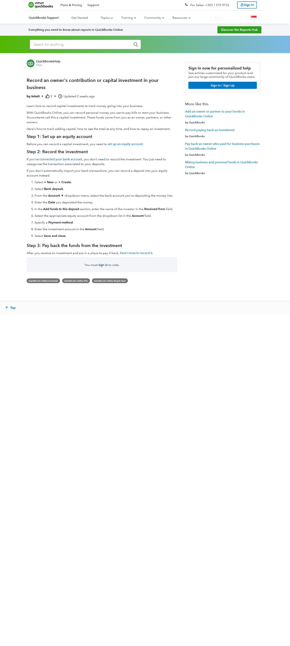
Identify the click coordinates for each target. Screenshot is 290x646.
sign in (103, 265)
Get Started (79, 18)
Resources (179, 18)
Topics (105, 18)
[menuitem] (46, 17)
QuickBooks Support (44, 18)
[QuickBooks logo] (41, 5)
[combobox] (85, 44)
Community (152, 18)
